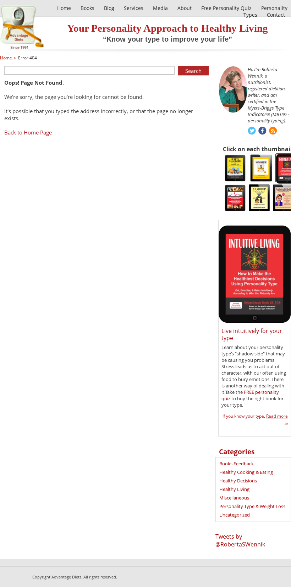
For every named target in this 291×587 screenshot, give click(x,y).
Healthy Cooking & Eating (246, 472)
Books (87, 8)
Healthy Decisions (238, 480)
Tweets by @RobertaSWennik (240, 540)
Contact (276, 14)
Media (160, 8)
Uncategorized (234, 515)
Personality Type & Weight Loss (252, 506)
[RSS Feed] (273, 131)
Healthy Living (234, 489)
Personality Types (265, 11)
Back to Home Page (28, 132)
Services (133, 8)
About (184, 8)
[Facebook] (262, 131)
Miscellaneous (234, 498)
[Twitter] (252, 131)
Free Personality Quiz (226, 8)
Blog (109, 8)
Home (64, 8)
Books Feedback (236, 463)
